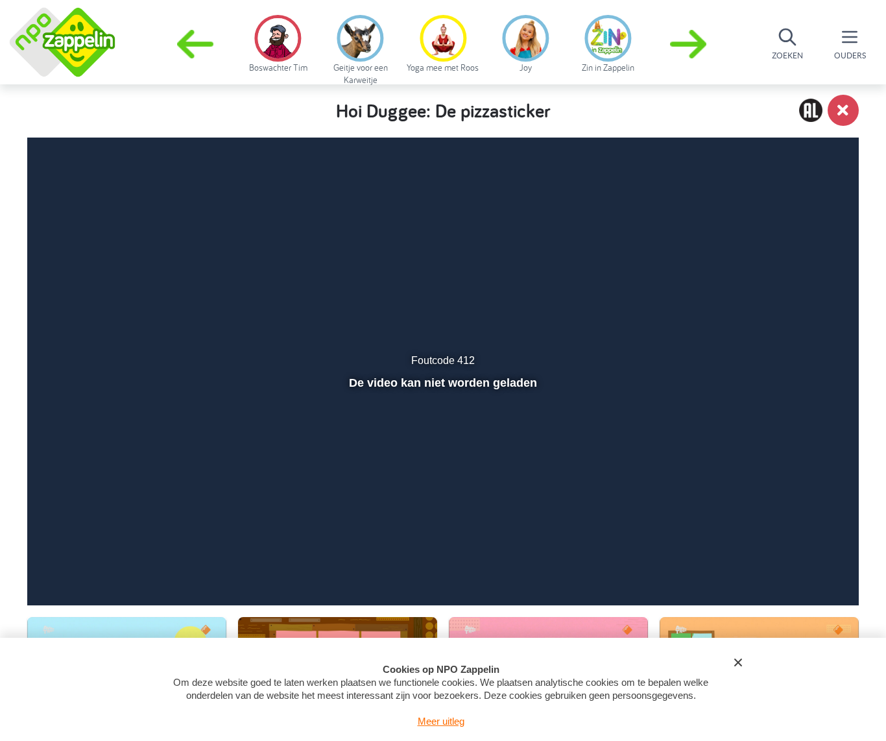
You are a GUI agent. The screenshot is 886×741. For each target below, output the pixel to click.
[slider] (441, 533)
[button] (689, 44)
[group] (278, 41)
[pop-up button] (775, 561)
